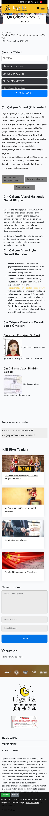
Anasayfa (6, 32)
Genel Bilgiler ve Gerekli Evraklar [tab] (11, 179)
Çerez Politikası (32, 803)
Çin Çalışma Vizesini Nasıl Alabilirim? (18, 436)
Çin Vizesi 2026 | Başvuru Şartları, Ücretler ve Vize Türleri (24, 36)
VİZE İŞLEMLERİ (9, 744)
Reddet (15, 795)
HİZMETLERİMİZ (9, 738)
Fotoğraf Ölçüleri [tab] (35, 179)
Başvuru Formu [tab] (22, 187)
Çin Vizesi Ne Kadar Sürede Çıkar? (17, 431)
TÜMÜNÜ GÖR (23, 93)
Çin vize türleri (8, 157)
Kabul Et (5, 795)
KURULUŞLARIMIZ (10, 751)
